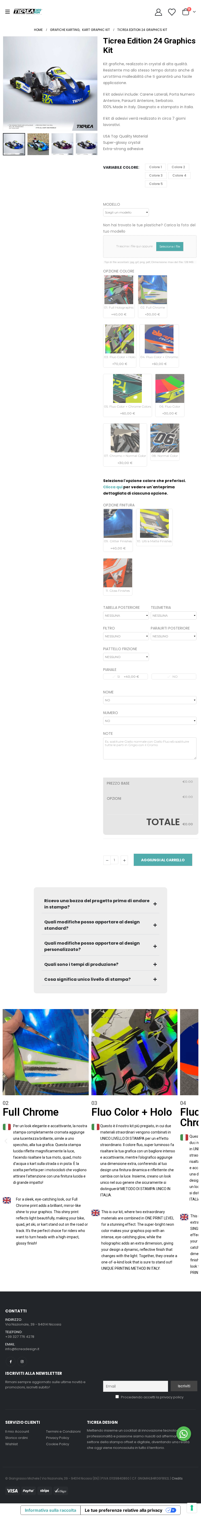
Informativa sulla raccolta (50, 1510)
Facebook (10, 1361)
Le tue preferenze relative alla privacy (123, 1510)
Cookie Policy (57, 1444)
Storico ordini (16, 1437)
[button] (9, 83)
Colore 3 (156, 175)
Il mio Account (17, 1431)
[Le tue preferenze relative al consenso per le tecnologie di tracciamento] (192, 1508)
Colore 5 (156, 184)
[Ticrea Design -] (27, 12)
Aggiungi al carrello (163, 860)
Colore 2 (178, 167)
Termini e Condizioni (63, 1431)
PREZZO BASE (118, 783)
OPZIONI (114, 798)
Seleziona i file (169, 246)
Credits (177, 1478)
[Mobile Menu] (9, 11)
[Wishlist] (172, 11)
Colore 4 (179, 175)
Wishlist (11, 1444)
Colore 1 (155, 167)
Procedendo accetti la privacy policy (151, 1397)
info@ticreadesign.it (22, 1348)
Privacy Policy (57, 1437)
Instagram (22, 1361)
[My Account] (158, 11)
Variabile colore (120, 167)
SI (128, 676)
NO (175, 676)
